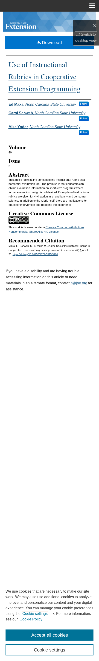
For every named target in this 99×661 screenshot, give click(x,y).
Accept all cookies (49, 635)
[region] (49, 622)
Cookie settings (35, 614)
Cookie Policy (31, 619)
